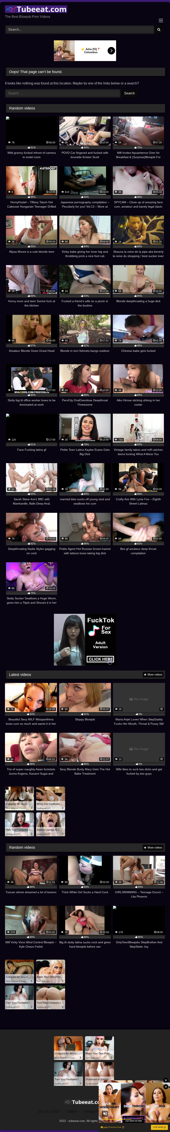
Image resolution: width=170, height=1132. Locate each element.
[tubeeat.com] (85, 9)
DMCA (72, 1111)
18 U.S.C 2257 (49, 1111)
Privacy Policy (95, 1111)
